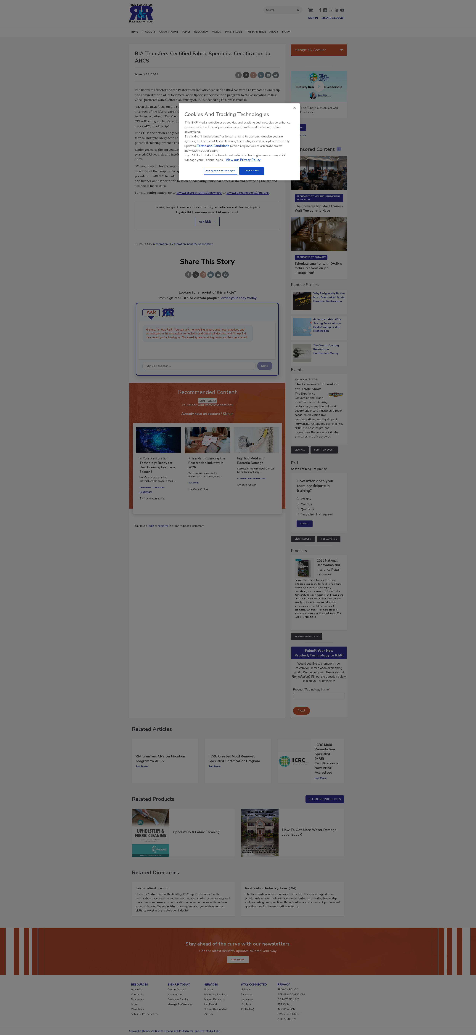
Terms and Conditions (213, 146)
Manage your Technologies (220, 170)
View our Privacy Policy (243, 160)
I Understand (252, 170)
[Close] (294, 108)
